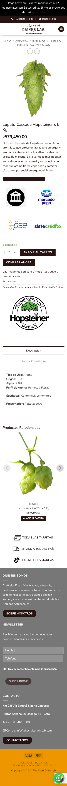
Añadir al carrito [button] (33, 518)
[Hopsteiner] (29, 313)
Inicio (7, 41)
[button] (5, 29)
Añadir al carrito (37, 252)
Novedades (25, 762)
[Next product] (30, 51)
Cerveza (21, 41)
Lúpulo (55, 41)
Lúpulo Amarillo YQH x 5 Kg (33, 508)
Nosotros (41, 762)
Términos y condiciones (26, 765)
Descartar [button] (39, 12)
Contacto (50, 765)
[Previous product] (37, 51)
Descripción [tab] (33, 351)
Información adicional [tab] (33, 361)
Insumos (39, 41)
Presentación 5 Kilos (33, 45)
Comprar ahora (19, 262)
